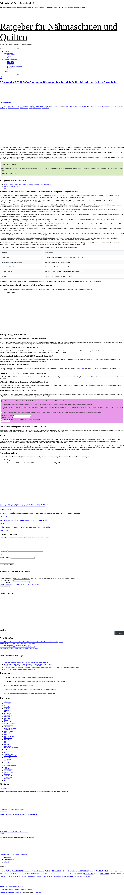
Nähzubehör (7, 746)
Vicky (5, 689)
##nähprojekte (39, 106)
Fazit (5, 188)
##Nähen (31, 106)
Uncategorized (8, 777)
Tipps (81, 876)
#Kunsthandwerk (27, 871)
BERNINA (10, 61)
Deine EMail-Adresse (7, 417)
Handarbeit (7, 716)
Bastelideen (7, 703)
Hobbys (6, 720)
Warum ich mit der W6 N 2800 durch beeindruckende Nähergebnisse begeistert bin (27, 184)
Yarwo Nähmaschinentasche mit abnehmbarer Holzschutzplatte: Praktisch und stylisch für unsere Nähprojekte (41, 513)
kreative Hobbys (8, 721)
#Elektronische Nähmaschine (86, 106)
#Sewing (110, 871)
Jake (5, 693)
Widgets (75, 7)
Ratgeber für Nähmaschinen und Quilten (11, 886)
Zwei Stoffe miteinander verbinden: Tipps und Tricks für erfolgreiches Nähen (26, 662)
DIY (5, 711)
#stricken (120, 871)
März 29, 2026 (4, 530)
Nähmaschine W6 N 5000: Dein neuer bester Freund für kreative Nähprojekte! (22, 506)
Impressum (7, 861)
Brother (16, 873)
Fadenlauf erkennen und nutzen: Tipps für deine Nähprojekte (21, 669)
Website (2, 561)
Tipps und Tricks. (87, 876)
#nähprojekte (59, 870)
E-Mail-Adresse (5, 557)
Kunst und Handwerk (10, 728)
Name (2, 554)
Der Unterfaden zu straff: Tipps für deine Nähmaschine (15, 645)
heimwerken (39, 873)
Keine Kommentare (22, 809)
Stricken (6, 767)
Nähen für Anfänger (9, 736)
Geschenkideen (8, 715)
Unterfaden (10, 58)
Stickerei (6, 762)
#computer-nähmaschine (70, 106)
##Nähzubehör (58, 106)
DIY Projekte (7, 713)
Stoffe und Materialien (10, 765)
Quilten (6, 752)
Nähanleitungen (8, 731)
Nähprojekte (7, 739)
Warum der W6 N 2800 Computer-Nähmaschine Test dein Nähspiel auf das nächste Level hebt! (59, 82)
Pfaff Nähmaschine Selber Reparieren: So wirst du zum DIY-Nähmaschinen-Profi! (27, 666)
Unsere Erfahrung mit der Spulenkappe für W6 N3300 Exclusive (24, 520)
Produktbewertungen (10, 751)
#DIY (8, 870)
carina (20, 873)
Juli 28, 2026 (3, 516)
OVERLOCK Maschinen (14, 66)
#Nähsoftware (24, 108)
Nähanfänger (96, 873)
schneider (39, 876)
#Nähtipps (91, 871)
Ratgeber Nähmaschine (10, 59)
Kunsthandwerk (8, 729)
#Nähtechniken (81, 871)
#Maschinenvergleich (112, 106)
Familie (82, 368)
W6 (8, 69)
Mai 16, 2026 (4, 523)
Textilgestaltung (8, 772)
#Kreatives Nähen (100, 106)
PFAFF (9, 68)
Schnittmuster (11, 54)
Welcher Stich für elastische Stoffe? (24, 685)
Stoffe (9, 56)
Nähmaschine (14, 876)
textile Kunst (62, 876)
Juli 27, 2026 (12, 854)
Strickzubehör (8, 769)
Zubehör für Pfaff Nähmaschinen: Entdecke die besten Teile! (17, 643)
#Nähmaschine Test (13, 108)
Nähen (5, 734)
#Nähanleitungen (38, 871)
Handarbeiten (7, 718)
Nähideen (3, 876)
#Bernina (2, 871)
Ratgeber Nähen (8, 53)
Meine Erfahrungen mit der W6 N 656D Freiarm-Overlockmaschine (25, 527)
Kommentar (4, 551)
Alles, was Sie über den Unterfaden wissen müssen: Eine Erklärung (33, 677)
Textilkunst (7, 774)
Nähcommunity (120, 873)
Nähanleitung (105, 873)
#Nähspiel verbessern (35, 108)
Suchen (3, 630)
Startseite (6, 51)
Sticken (6, 71)
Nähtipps (6, 744)
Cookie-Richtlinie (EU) (10, 859)
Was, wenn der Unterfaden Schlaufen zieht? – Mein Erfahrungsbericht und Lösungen (28, 664)
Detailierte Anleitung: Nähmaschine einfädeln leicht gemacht (17, 647)
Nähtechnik (7, 741)
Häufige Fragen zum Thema (12, 186)
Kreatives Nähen (8, 725)
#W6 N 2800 (45, 108)
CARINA (10, 64)
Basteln (6, 705)
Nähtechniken (8, 743)
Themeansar (37, 892)
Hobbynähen (50, 873)
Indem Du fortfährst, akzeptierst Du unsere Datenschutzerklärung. (21, 419)
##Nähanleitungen (23, 106)
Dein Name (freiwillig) (7, 415)
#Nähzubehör (101, 870)
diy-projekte (24, 873)
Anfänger (2, 873)
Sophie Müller (7, 102)
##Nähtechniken (48, 106)
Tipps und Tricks (8, 775)
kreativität (88, 873)
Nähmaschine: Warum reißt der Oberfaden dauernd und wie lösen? (19, 648)
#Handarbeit (18, 870)
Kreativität (7, 726)
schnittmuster (56, 876)
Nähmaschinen (8, 738)
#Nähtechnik (70, 871)
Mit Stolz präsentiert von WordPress (10, 892)
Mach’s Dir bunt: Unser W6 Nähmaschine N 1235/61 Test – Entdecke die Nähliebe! (24, 504)
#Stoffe (115, 871)
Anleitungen (7, 702)
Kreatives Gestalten (9, 723)
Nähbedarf (7, 733)
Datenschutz (7, 857)
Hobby (45, 873)
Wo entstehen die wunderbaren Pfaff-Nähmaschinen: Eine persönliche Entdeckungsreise (43, 681)
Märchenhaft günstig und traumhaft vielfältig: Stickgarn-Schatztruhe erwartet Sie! (32, 689)
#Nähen (49, 870)
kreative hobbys (61, 873)
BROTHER (10, 63)
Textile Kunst (7, 770)
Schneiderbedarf (8, 757)
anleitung (6, 873)
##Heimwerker (12, 106)
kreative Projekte (70, 873)
